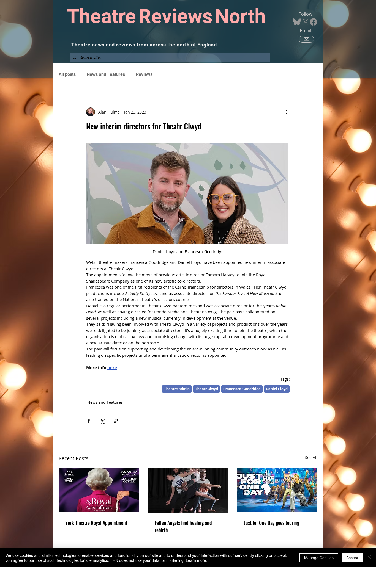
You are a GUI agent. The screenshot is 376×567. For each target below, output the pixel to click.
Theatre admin (177, 389)
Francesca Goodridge (242, 389)
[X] (305, 22)
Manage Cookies (319, 557)
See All (311, 457)
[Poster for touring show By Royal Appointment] (99, 490)
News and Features (106, 74)
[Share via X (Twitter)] (102, 421)
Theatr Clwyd (206, 389)
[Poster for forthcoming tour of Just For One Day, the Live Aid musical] (277, 490)
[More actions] (286, 112)
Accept (352, 557)
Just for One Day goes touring (271, 522)
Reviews (144, 74)
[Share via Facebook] (88, 421)
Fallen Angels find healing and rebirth (183, 526)
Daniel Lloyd (277, 389)
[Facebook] (313, 22)
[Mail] (306, 39)
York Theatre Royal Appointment (96, 522)
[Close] (369, 558)
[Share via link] (115, 421)
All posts (67, 74)
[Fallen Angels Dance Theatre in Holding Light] (188, 490)
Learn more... (197, 560)
